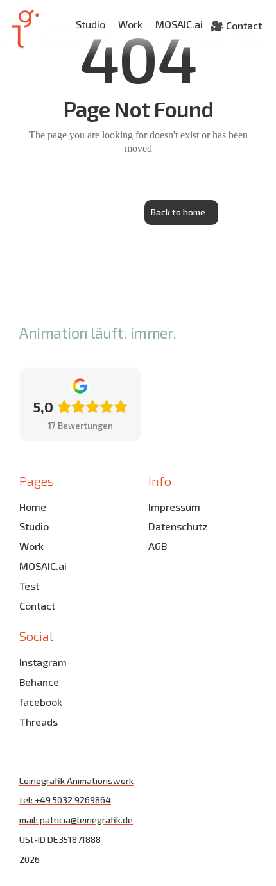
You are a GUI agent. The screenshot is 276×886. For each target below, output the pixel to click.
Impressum (174, 507)
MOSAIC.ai (179, 24)
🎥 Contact (236, 25)
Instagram (43, 662)
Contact (37, 605)
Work (130, 24)
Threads (38, 721)
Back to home (178, 211)
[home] (21, 28)
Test (29, 586)
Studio (90, 24)
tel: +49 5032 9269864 (65, 799)
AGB (157, 546)
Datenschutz (178, 526)
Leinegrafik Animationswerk (76, 780)
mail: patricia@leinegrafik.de (76, 819)
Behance (39, 682)
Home (32, 507)
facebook (40, 702)
